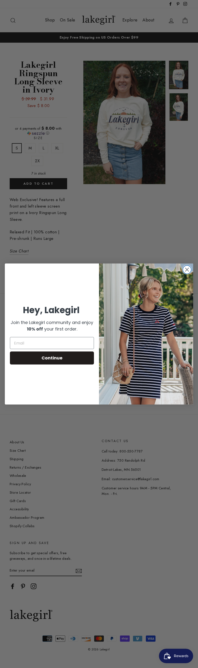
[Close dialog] (187, 269)
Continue (52, 358)
